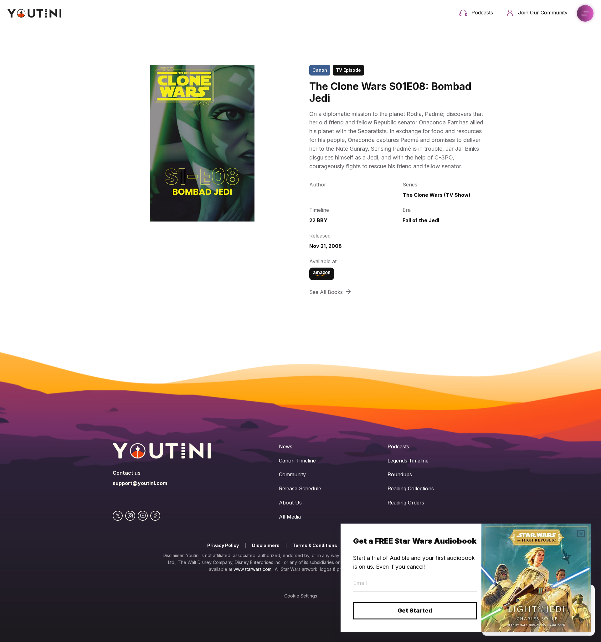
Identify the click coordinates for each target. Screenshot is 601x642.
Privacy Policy (223, 545)
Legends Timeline (408, 460)
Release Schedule (300, 488)
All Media (290, 517)
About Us (290, 502)
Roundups (400, 474)
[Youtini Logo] (34, 13)
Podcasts (398, 446)
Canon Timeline (297, 460)
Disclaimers (266, 545)
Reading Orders (406, 502)
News (285, 446)
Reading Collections (411, 488)
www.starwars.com (252, 569)
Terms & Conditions (315, 545)
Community (292, 474)
